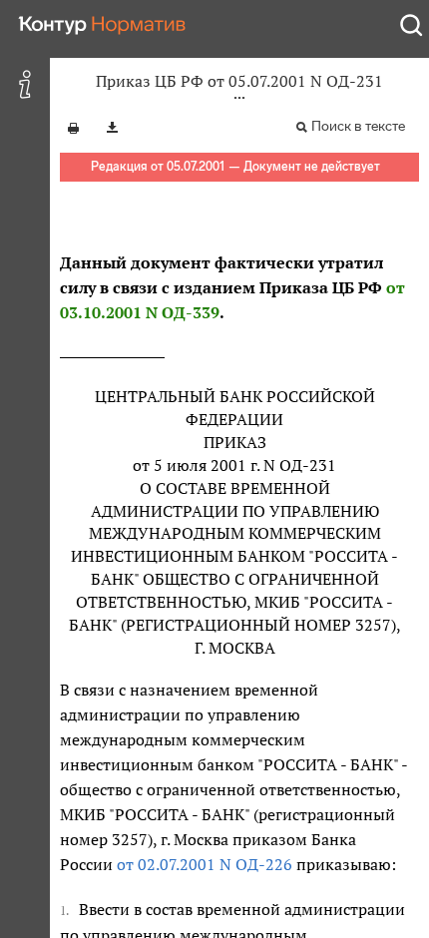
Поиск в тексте (358, 126)
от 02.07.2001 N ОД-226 (204, 864)
